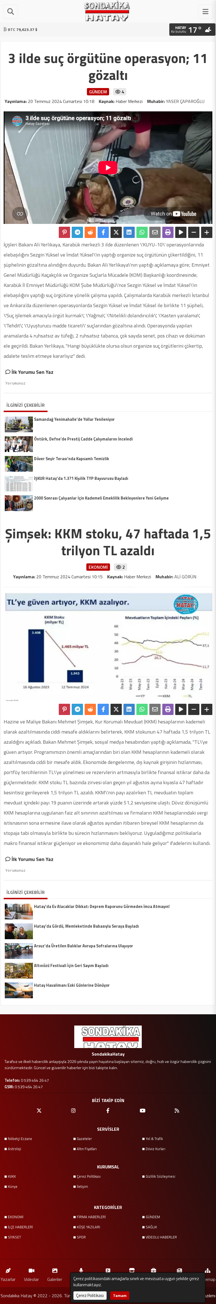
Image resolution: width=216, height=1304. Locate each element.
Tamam (120, 1295)
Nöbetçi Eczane (20, 1138)
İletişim (82, 1186)
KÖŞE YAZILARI (88, 1227)
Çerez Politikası (89, 1176)
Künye (12, 1186)
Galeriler (54, 1279)
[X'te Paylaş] (116, 232)
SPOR (81, 1237)
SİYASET (14, 1237)
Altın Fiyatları (87, 1149)
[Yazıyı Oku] (180, 232)
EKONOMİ (15, 1217)
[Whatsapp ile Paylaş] (142, 232)
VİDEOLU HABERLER (161, 1237)
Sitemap (207, 1279)
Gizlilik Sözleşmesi (160, 1176)
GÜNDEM (153, 1217)
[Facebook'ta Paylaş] (103, 232)
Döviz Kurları (155, 1149)
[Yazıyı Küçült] (193, 232)
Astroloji (14, 1149)
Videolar (31, 1279)
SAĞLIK (151, 1227)
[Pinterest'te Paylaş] (64, 232)
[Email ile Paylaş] (155, 232)
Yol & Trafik (154, 1138)
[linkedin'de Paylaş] (129, 232)
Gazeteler (84, 1138)
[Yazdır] (168, 232)
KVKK (12, 1176)
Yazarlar (8, 1279)
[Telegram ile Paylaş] (77, 232)
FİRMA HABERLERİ (91, 1217)
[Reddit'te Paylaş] (90, 232)
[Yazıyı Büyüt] (206, 232)
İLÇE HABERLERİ (20, 1227)
